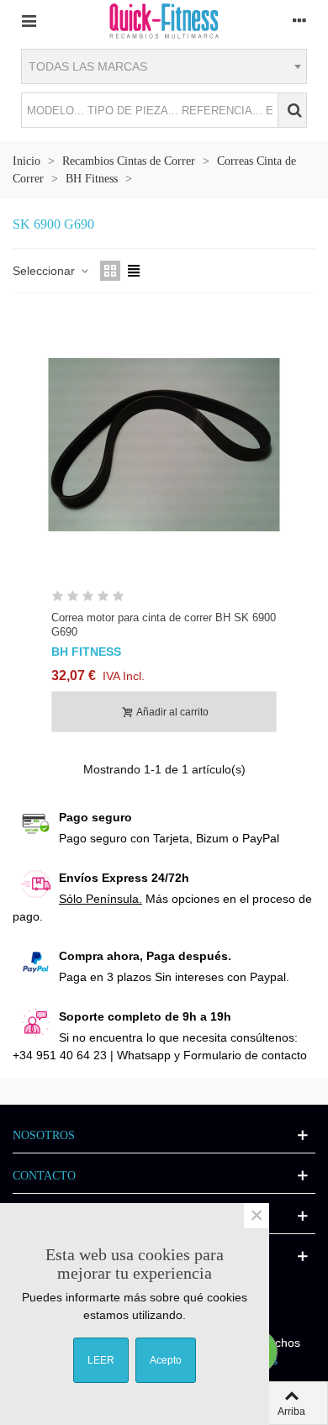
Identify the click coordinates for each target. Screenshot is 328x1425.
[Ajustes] (299, 20)
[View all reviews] (164, 599)
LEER (100, 1360)
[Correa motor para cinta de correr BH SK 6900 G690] (164, 444)
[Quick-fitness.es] (164, 20)
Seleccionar (45, 270)
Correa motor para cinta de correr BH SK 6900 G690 (163, 624)
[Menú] (29, 20)
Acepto (166, 1360)
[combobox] (164, 66)
